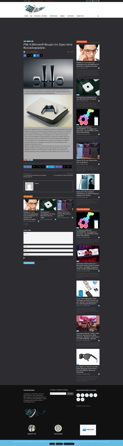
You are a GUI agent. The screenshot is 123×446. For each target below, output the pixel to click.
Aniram (28, 51)
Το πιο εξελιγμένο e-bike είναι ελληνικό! (63, 175)
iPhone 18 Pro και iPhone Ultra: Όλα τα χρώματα (64, 214)
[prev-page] (24, 224)
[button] (98, 16)
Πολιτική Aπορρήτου (69, 443)
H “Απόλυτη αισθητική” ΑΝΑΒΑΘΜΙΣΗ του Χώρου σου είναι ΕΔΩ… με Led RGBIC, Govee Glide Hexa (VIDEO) (87, 129)
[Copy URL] (41, 55)
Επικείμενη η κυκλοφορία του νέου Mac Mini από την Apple (48, 214)
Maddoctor (32, 434)
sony (31, 159)
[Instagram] (91, 1)
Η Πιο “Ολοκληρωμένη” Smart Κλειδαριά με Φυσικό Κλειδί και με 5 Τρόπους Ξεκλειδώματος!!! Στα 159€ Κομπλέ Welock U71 (87, 301)
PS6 (28, 159)
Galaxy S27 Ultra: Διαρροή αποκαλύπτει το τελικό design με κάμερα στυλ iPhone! (87, 193)
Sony (25, 41)
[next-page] (27, 224)
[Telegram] (93, 1)
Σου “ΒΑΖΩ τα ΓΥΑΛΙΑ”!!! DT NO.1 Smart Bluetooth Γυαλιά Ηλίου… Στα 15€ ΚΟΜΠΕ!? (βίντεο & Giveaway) (87, 369)
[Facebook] (89, 1)
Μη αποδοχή (59, 443)
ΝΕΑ (32, 41)
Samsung (78, 189)
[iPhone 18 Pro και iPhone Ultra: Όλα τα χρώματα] (65, 204)
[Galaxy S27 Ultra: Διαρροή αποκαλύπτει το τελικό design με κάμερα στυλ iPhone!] (88, 182)
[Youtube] (99, 1)
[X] (97, 1)
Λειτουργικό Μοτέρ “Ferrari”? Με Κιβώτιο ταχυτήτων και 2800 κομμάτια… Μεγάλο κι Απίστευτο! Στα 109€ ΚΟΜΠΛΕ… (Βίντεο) (87, 336)
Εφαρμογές (28, 41)
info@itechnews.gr (86, 406)
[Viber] (38, 55)
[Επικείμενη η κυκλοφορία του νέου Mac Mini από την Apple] (48, 204)
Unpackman (79, 134)
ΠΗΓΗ (25, 155)
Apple (42, 209)
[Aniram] (24, 52)
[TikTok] (95, 1)
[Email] (31, 55)
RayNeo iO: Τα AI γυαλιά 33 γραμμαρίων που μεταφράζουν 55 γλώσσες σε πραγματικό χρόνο (31, 215)
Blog (78, 124)
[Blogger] (87, 1)
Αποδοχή (52, 443)
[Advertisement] (61, 28)
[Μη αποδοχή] (121, 443)
